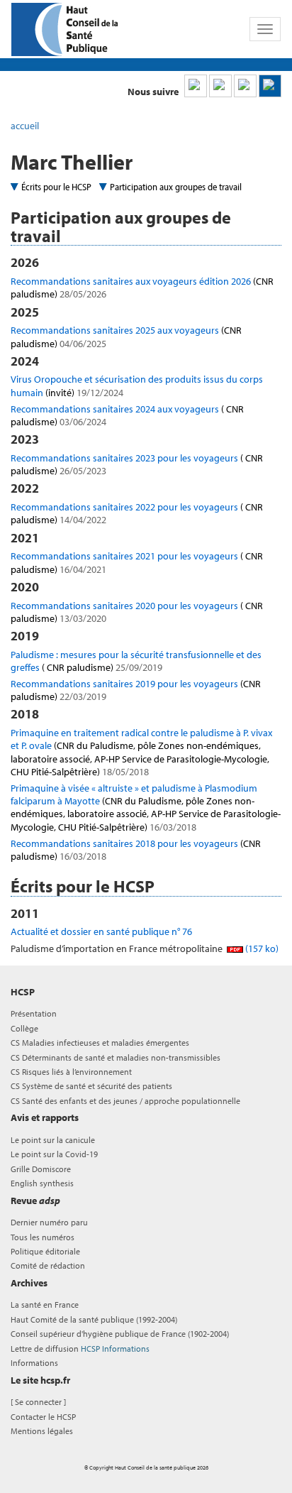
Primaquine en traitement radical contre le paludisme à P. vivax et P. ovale (141, 752)
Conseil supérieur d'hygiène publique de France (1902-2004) (120, 1333)
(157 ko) (261, 948)
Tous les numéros (42, 1237)
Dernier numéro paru (49, 1222)
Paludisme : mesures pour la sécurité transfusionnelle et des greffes (136, 661)
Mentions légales (42, 1431)
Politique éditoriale (45, 1251)
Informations (34, 1362)
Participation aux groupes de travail (176, 186)
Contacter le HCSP (43, 1416)
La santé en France (45, 1304)
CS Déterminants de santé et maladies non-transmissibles (115, 1057)
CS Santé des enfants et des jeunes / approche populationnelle (125, 1100)
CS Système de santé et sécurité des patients (91, 1086)
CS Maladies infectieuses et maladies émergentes (100, 1042)
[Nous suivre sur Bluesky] (220, 86)
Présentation (34, 1013)
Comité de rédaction (48, 1265)
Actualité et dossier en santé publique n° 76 (101, 931)
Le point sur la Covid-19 (54, 1154)
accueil (25, 125)
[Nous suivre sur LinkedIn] (195, 86)
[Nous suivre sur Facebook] (245, 86)
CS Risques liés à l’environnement (71, 1071)
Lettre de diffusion (80, 1348)
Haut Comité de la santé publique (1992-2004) (94, 1319)
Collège (24, 1028)
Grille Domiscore (41, 1169)
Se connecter (38, 1401)
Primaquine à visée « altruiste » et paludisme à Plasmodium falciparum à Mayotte (146, 807)
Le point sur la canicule (53, 1139)
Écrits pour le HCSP (56, 186)
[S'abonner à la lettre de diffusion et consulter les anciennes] (270, 86)
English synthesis (42, 1183)
